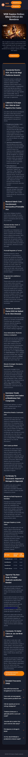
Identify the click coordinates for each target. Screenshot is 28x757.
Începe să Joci (14, 55)
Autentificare (16, 2)
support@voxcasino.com (10, 607)
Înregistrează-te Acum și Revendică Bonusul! (12, 673)
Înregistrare (16, 6)
